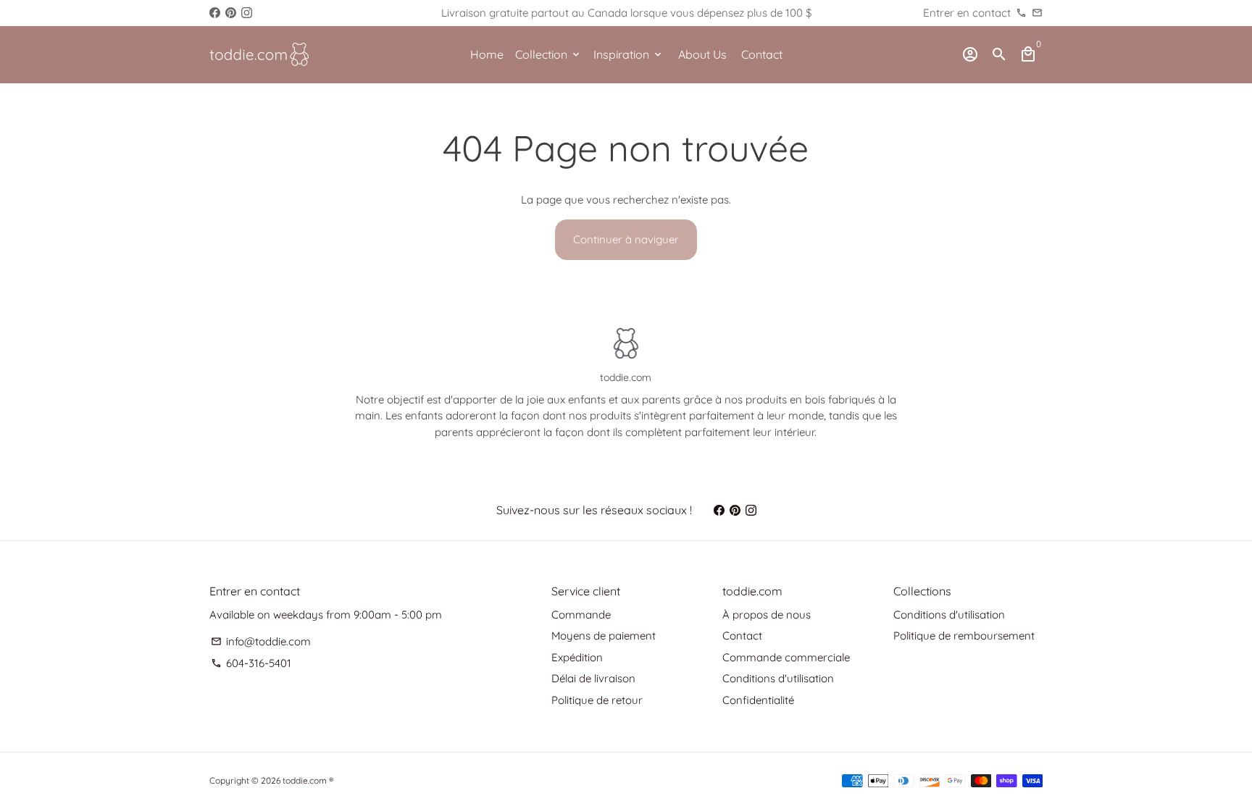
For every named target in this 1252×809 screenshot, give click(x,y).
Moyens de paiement (603, 635)
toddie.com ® (308, 780)
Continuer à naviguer (626, 239)
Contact (762, 54)
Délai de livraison (593, 678)
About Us (702, 54)
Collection (548, 54)
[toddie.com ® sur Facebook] (214, 13)
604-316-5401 (251, 663)
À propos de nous (766, 614)
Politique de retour (597, 700)
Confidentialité (758, 700)
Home (487, 54)
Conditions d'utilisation (778, 678)
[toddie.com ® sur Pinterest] (230, 13)
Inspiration (628, 54)
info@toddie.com (261, 641)
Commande (581, 614)
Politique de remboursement (964, 635)
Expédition (577, 657)
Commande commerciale (786, 657)
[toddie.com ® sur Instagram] (246, 13)
